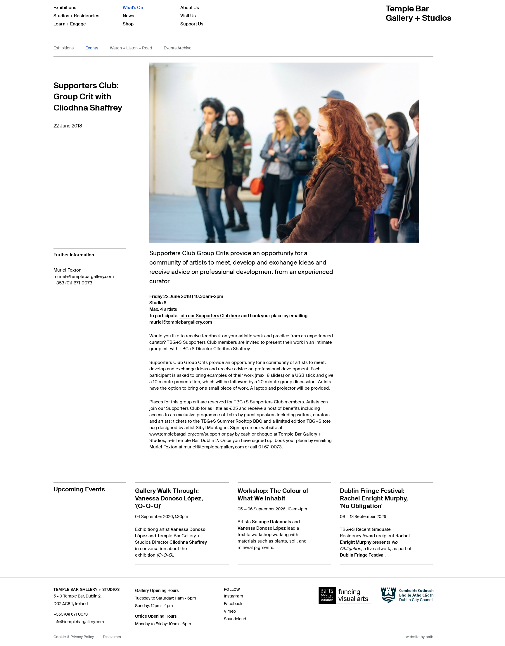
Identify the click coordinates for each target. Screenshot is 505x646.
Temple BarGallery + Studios (419, 13)
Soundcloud (235, 618)
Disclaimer (112, 636)
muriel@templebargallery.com (83, 276)
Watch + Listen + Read (131, 48)
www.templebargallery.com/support (184, 434)
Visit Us (188, 16)
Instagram (233, 596)
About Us (189, 8)
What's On (133, 8)
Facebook (233, 603)
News (128, 16)
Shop (128, 24)
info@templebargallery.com (78, 621)
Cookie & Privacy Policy (73, 636)
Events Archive (177, 48)
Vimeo (230, 611)
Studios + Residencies (76, 16)
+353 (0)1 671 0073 (72, 283)
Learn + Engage (69, 24)
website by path (419, 636)
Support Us (191, 24)
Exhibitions (64, 8)
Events (91, 48)
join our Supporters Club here (209, 316)
